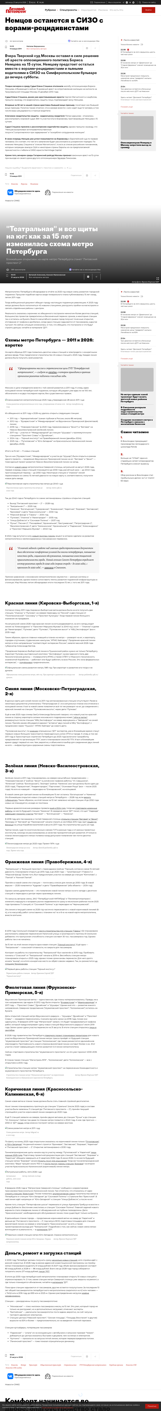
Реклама (103, 10)
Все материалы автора (36, 49)
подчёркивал (26, 662)
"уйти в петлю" (80, 717)
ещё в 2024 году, (58, 808)
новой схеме (21, 467)
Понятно (152, 1406)
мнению (34, 731)
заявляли (48, 567)
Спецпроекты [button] (69, 9)
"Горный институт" (66, 944)
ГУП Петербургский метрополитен (92, 1365)
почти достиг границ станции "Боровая (63, 1164)
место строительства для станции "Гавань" (60, 931)
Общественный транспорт (50, 1365)
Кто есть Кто (116, 10)
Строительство (70, 1365)
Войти (148, 10)
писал (20, 1123)
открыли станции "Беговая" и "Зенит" (79, 819)
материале (42, 1229)
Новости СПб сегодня (14, 1368)
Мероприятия (88, 10)
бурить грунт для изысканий (52, 1161)
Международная (86, 1002)
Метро (23, 1365)
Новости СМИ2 (12, 201)
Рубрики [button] (51, 9)
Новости (14, 184)
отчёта (52, 372)
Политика (34, 184)
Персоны (24, 184)
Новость (14, 1365)
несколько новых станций (64, 1260)
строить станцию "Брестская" (19, 1194)
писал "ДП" (44, 1271)
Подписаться (99, 2)
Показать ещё (127, 107)
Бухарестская (67, 1002)
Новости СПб (131, 1365)
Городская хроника (116, 1365)
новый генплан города (43, 536)
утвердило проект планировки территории (65, 1035)
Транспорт (33, 1365)
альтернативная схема (64, 1194)
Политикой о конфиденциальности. (57, 1407)
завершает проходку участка (19, 814)
